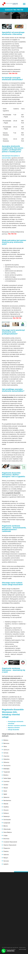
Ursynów (6, 756)
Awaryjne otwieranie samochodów (13, 896)
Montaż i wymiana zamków (12, 898)
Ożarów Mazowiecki (9, 845)
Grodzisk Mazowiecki (10, 842)
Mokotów (6, 759)
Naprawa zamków (10, 899)
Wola (5, 746)
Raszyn (5, 857)
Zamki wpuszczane (10, 913)
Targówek (6, 772)
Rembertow (7, 800)
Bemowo (6, 743)
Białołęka (6, 768)
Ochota (5, 753)
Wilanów (6, 762)
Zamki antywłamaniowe (11, 917)
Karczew (6, 861)
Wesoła (5, 803)
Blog (8, 900)
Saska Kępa (7, 778)
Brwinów (6, 838)
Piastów (6, 851)
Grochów (6, 781)
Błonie (5, 826)
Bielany (5, 740)
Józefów (6, 807)
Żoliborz (6, 813)
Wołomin (6, 797)
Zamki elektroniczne (10, 915)
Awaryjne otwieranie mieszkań (12, 897)
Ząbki (5, 794)
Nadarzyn (6, 816)
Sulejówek (6, 823)
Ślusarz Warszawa (10, 895)
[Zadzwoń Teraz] (3, 951)
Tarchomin (7, 765)
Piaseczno (6, 848)
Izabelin (6, 864)
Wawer (5, 788)
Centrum (6, 749)
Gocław (5, 784)
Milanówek (6, 829)
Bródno (5, 775)
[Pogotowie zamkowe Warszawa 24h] (10, 3)
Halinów (6, 854)
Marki (5, 791)
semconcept (22, 949)
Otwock (5, 810)
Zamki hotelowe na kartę (11, 916)
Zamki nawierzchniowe (11, 914)
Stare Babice (7, 832)
